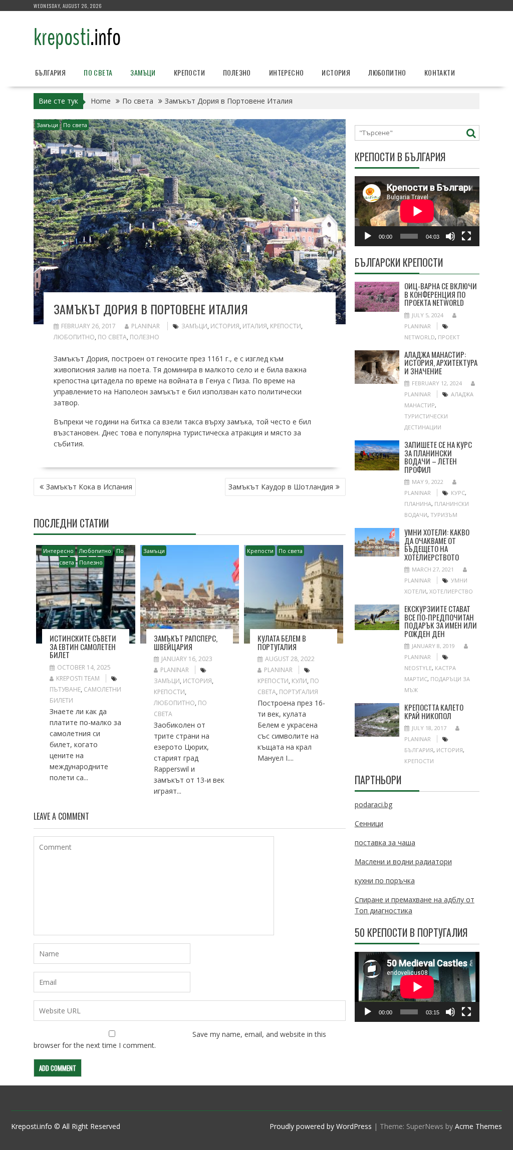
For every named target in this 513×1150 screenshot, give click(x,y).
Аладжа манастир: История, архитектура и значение (440, 362)
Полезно (237, 72)
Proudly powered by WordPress (321, 1126)
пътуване (65, 689)
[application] (417, 211)
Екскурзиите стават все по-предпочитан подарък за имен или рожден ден (440, 621)
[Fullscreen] (466, 236)
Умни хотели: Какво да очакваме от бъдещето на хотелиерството (436, 544)
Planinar (145, 326)
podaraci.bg (373, 804)
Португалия (298, 692)
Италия (254, 326)
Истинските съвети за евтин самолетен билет (83, 646)
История (336, 72)
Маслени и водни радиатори (403, 861)
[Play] (368, 236)
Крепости (189, 72)
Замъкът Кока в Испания (89, 486)
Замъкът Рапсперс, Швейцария (185, 642)
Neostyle (418, 668)
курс (458, 492)
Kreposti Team (78, 678)
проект (449, 337)
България (50, 72)
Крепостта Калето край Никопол (433, 711)
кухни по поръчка (385, 880)
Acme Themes (478, 1126)
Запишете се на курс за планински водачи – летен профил (438, 457)
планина (417, 503)
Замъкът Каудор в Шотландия (280, 486)
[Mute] (450, 236)
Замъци (142, 72)
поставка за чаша (385, 842)
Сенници (369, 823)
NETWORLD (419, 337)
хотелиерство (451, 591)
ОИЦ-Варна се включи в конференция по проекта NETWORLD (440, 294)
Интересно (286, 72)
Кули (299, 681)
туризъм (443, 514)
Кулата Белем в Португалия (282, 642)
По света (98, 72)
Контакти (439, 72)
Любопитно (387, 72)
